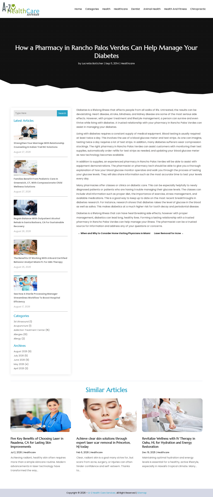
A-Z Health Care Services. (102, 492)
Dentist (135, 9)
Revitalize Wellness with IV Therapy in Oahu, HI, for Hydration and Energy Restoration (168, 443)
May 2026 (19, 364)
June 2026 (19, 359)
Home (78, 9)
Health (106, 9)
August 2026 (20, 351)
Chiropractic (198, 9)
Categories (92, 9)
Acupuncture (21, 325)
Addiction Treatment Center (29, 330)
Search (62, 113)
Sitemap (142, 492)
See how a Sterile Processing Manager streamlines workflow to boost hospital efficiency (37, 297)
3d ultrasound (21, 321)
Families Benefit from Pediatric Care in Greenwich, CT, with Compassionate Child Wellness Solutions (38, 182)
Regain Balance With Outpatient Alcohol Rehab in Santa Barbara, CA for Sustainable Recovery (39, 222)
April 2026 (19, 368)
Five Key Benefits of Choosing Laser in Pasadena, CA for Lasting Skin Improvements (37, 443)
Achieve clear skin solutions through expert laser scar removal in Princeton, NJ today (103, 443)
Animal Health (152, 9)
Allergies (18, 334)
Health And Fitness (175, 9)
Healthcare (121, 9)
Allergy (17, 338)
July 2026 (19, 355)
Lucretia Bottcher (92, 63)
